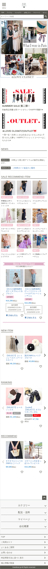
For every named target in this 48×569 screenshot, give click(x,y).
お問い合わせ (6, 552)
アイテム (9, 12)
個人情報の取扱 (7, 563)
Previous (3, 51)
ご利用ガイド (6, 542)
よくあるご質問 (7, 547)
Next (44, 51)
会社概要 (24, 526)
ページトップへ (44, 498)
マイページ (36, 12)
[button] (3, 295)
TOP (2, 12)
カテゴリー (24, 505)
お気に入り (27, 12)
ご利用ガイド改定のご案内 (24, 168)
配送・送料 (24, 512)
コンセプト (18, 12)
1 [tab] (22, 81)
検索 (46, 16)
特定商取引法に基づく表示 (12, 558)
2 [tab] (24, 81)
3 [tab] (26, 81)
